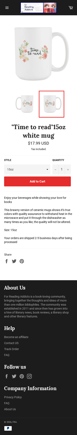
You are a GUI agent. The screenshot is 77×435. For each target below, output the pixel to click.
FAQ (6, 355)
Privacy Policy (13, 397)
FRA (15, 422)
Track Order (11, 349)
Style (7, 160)
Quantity (58, 160)
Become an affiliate (16, 337)
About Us (10, 409)
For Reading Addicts (17, 296)
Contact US (11, 343)
